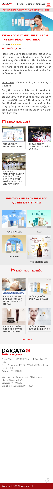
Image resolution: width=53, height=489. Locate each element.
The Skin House (39, 262)
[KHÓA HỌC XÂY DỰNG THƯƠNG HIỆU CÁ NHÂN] (39, 134)
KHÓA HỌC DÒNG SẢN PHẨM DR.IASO (39, 297)
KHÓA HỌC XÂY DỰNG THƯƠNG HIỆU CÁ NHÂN (39, 146)
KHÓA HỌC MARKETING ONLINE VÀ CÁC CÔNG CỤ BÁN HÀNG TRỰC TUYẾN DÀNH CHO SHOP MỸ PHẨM (13, 178)
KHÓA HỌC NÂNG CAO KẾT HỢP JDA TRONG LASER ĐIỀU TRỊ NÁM (13, 300)
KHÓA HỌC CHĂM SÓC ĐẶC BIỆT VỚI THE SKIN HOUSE (12, 329)
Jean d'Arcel (14, 232)
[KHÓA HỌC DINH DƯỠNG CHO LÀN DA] (39, 316)
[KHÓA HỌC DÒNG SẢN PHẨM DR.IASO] (39, 286)
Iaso (39, 232)
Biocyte (14, 256)
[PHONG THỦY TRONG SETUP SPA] (14, 134)
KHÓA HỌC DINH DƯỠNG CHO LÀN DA (39, 327)
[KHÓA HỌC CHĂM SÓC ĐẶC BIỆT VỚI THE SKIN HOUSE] (14, 316)
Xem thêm (25, 339)
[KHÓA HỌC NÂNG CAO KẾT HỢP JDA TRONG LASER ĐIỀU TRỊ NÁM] (14, 286)
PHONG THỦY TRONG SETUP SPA (12, 145)
